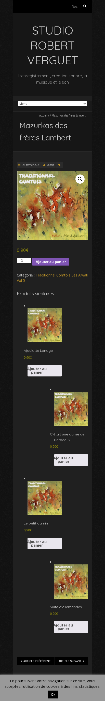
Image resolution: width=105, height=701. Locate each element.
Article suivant (70, 661)
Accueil (43, 115)
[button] (80, 179)
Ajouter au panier (51, 262)
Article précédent (37, 661)
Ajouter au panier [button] (37, 370)
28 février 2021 (31, 165)
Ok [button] (53, 694)
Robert (50, 165)
